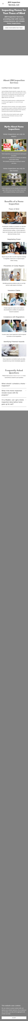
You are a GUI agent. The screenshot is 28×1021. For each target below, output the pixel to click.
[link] (14, 3)
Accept (14, 1017)
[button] (3, 3)
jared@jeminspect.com (17, 375)
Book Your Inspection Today (14, 27)
